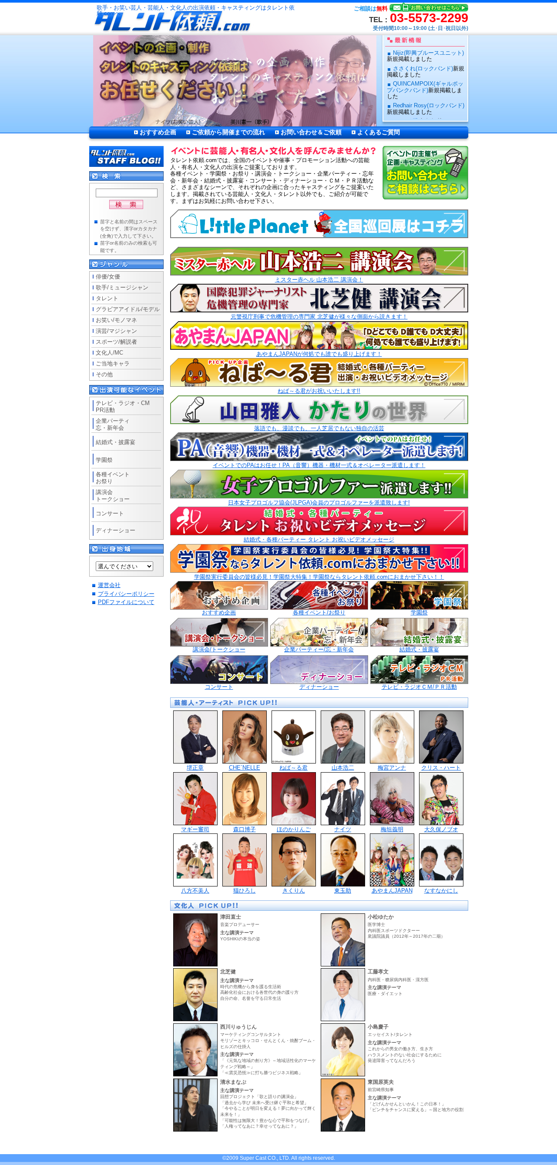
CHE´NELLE (244, 767)
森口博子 (244, 829)
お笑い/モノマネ (116, 320)
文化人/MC (109, 352)
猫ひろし (244, 890)
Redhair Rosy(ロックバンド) (428, 105)
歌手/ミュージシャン (122, 287)
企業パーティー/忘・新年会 (319, 649)
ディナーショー (319, 687)
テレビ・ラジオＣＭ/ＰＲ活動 (419, 687)
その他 (104, 374)
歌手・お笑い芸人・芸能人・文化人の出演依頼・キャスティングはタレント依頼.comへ (196, 11)
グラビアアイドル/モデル (128, 309)
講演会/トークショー (219, 649)
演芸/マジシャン (116, 331)
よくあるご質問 (378, 132)
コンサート (219, 687)
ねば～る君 (293, 767)
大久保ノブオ (441, 829)
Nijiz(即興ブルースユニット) (428, 53)
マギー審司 (195, 829)
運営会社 (109, 585)
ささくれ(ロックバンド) (423, 68)
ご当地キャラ (113, 363)
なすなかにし (441, 890)
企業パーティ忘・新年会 (113, 424)
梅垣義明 (392, 829)
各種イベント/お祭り (319, 612)
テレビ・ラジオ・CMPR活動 (123, 406)
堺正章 (195, 767)
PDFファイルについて (126, 602)
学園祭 (419, 612)
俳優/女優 (108, 276)
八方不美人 (195, 890)
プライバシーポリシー (126, 594)
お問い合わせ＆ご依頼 (311, 132)
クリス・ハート (441, 767)
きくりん (293, 890)
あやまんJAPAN (392, 890)
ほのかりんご (294, 829)
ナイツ (342, 829)
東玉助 (342, 890)
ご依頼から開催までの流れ (228, 132)
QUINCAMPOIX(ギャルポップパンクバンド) (425, 86)
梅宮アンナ (392, 767)
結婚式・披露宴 (419, 649)
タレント (107, 298)
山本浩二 (343, 767)
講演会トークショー (113, 495)
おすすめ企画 (158, 132)
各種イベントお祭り (113, 478)
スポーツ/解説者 (116, 342)
